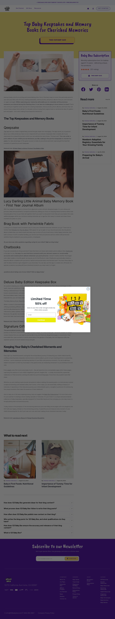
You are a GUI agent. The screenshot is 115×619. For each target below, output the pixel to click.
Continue (41, 320)
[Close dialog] (88, 288)
